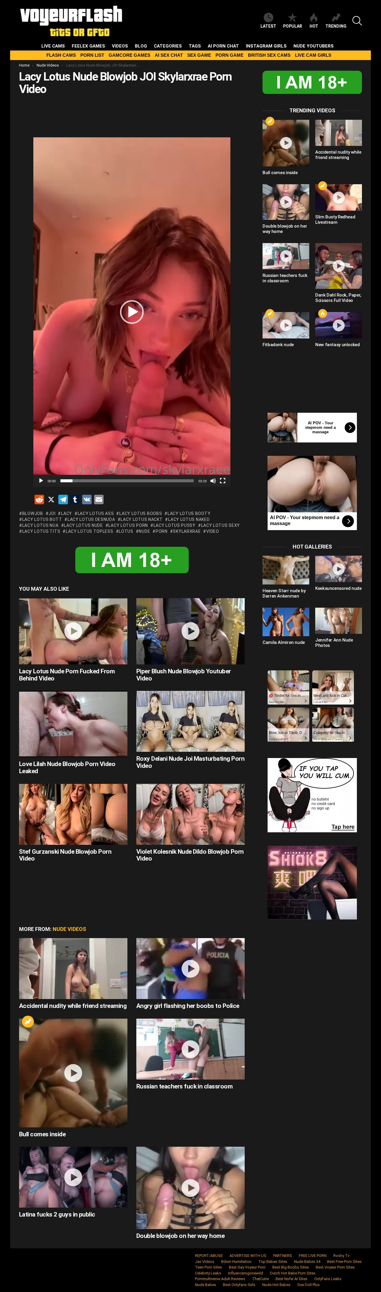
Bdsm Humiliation (236, 1261)
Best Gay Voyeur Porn (247, 1267)
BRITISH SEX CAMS (269, 55)
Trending (335, 26)
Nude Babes (205, 1284)
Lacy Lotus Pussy (175, 525)
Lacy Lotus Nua (40, 525)
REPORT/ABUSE (209, 1255)
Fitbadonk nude (278, 344)
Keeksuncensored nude (338, 588)
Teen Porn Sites (208, 1267)
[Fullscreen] (223, 481)
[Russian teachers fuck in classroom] (190, 1049)
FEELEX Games (88, 46)
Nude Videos (69, 929)
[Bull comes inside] (73, 1073)
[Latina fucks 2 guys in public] (73, 1177)
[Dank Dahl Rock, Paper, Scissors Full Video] (338, 266)
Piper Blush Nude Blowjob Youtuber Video (183, 675)
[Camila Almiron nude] (286, 622)
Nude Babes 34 (307, 1261)
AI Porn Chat (223, 46)
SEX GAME (199, 55)
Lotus (126, 531)
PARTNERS (282, 1255)
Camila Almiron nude (284, 642)
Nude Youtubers (313, 46)
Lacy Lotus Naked (189, 519)
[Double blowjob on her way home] (190, 1188)
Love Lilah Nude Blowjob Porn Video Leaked (67, 767)
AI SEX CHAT (169, 55)
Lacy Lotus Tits (41, 531)
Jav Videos (204, 1261)
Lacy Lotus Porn (128, 525)
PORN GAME (229, 55)
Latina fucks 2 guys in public (57, 1214)
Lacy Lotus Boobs (140, 513)
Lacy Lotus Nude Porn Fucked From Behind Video (67, 675)
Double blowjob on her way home (180, 1235)
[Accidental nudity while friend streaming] (73, 968)
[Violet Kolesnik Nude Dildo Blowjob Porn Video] (190, 814)
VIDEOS (120, 46)
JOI (52, 513)
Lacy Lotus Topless (89, 531)
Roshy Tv (341, 1255)
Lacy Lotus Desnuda (91, 519)
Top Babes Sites (272, 1261)
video (212, 531)
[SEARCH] (357, 20)
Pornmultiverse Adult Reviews (220, 1279)
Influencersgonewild (245, 1273)
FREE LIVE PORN (313, 1255)
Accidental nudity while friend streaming (73, 1005)
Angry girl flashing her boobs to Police (187, 1005)
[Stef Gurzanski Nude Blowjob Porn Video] (73, 814)
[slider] (127, 480)
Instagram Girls (266, 46)
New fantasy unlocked (337, 344)
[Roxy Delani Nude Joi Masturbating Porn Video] (190, 721)
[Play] (41, 481)
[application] (131, 312)
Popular (292, 26)
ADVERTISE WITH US (247, 1255)
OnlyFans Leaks (327, 1279)
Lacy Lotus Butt (42, 519)
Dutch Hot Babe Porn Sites (293, 1273)
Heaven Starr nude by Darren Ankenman (284, 593)
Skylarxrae (187, 531)
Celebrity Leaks (208, 1273)
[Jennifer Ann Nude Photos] (338, 621)
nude (144, 531)
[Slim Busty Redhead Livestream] (338, 197)
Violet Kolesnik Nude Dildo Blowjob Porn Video (190, 855)
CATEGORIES (168, 46)
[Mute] (213, 481)
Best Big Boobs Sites (290, 1267)
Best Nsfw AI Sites (291, 1279)
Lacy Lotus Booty (189, 513)
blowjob (32, 513)
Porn (162, 531)
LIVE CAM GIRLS (313, 55)
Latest (268, 26)
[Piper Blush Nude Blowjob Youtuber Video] (190, 631)
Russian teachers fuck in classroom (184, 1086)
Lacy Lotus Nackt (142, 519)
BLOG (141, 46)
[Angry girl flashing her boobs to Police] (190, 968)
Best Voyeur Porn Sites (335, 1267)
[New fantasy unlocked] (338, 325)
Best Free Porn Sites (344, 1261)
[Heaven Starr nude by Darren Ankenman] (286, 570)
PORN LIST (92, 55)
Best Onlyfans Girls (239, 1284)
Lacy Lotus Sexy (220, 525)
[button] (132, 312)
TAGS (195, 46)
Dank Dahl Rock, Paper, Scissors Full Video (338, 297)
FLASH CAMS (61, 55)
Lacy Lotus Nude (83, 525)
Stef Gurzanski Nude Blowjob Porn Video (65, 855)
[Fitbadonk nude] (286, 325)
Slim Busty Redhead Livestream (335, 219)
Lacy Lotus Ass (96, 513)
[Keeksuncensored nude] (338, 569)
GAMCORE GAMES (129, 55)
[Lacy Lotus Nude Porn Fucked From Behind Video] (73, 631)
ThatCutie (260, 1279)
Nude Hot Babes (276, 1284)
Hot (314, 26)
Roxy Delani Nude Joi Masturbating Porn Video (190, 762)
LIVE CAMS (53, 46)
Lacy (66, 513)
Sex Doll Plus (308, 1284)
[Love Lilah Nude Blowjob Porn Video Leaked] (73, 724)
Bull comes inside (42, 1134)
